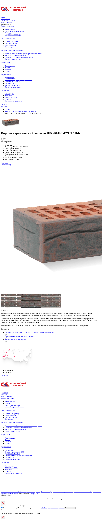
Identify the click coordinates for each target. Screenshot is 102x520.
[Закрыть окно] (3, 503)
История (8, 99)
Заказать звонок (70, 508)
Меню (3, 17)
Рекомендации (10, 66)
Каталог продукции (7, 26)
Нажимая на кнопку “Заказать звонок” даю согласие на (33, 508)
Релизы (7, 67)
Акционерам (9, 95)
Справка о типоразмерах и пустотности (18, 80)
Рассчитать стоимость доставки (15, 55)
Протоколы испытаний (13, 87)
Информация (5, 62)
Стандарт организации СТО (14, 81)
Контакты (12, 20)
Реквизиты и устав (11, 97)
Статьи (7, 71)
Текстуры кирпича (11, 43)
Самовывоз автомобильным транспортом (19, 57)
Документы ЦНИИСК (12, 85)
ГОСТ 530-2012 (10, 78)
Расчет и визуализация (8, 38)
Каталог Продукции (8, 398)
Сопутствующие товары (13, 35)
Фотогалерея (9, 47)
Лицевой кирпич (10, 29)
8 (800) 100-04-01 (6, 22)
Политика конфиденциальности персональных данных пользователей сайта (66, 492)
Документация (6, 74)
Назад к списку (6, 164)
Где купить (4, 20)
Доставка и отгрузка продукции (12, 50)
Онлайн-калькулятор (12, 41)
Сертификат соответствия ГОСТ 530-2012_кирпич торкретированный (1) (30, 332)
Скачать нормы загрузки (13, 59)
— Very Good (33, 493)
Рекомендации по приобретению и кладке (19, 336)
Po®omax (8, 33)
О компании (5, 90)
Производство (9, 94)
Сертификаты (9, 83)
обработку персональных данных (52, 508)
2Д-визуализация (10, 45)
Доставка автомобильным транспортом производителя (23, 54)
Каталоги (8, 69)
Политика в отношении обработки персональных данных (20, 492)
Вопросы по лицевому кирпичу (15, 339)
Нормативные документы (13, 101)
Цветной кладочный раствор (14, 31)
